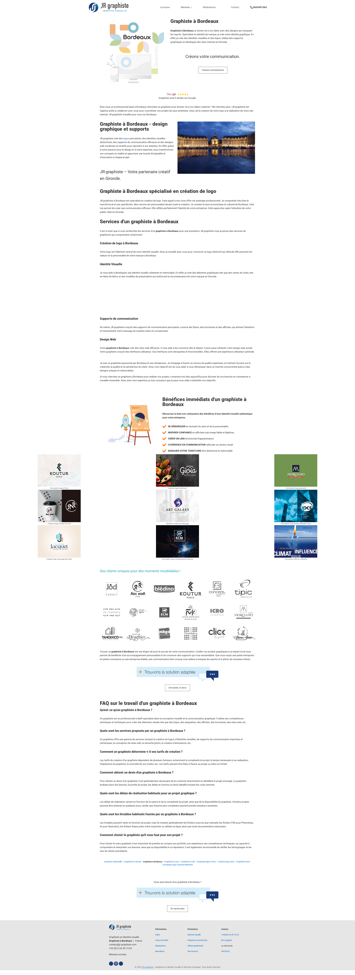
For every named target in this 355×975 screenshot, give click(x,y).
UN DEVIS (225, 951)
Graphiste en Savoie (132, 862)
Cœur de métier (161, 940)
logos (126, 138)
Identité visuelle (194, 935)
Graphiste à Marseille (113, 862)
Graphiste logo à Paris (206, 862)
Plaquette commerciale (197, 940)
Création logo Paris (226, 862)
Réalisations (209, 7)
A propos (165, 7)
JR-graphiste (147, 967)
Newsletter (159, 951)
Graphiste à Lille (188, 862)
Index (157, 935)
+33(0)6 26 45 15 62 (230, 935)
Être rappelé (226, 940)
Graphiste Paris (243, 862)
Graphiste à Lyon (171, 862)
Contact (235, 7)
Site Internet (192, 951)
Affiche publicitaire (195, 946)
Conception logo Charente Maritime (177, 865)
